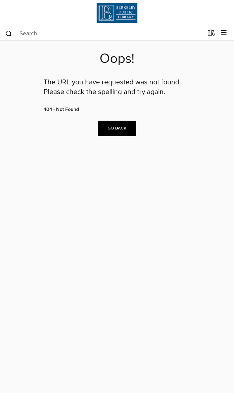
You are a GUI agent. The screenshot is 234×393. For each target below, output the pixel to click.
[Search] (9, 33)
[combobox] (104, 33)
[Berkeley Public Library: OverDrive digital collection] (117, 13)
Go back (117, 128)
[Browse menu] (223, 33)
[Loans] (211, 34)
